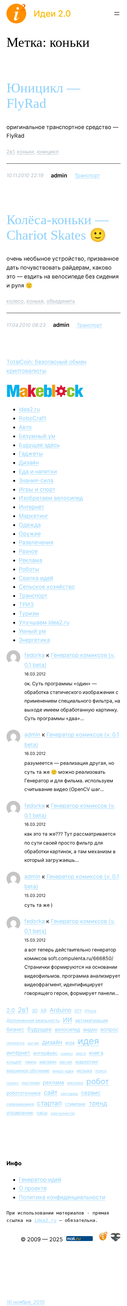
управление (19, 1113)
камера (67, 1054)
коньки (25, 151)
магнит (65, 1062)
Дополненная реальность (33, 1020)
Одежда (30, 524)
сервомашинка (20, 1104)
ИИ (67, 1020)
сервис (90, 1092)
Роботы (29, 569)
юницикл (48, 151)
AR (44, 1010)
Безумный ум (37, 436)
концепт (14, 1062)
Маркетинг (33, 516)
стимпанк (75, 1103)
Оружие (30, 533)
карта (81, 1053)
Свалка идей (36, 578)
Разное (28, 551)
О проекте (33, 1188)
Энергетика (34, 640)
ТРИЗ (26, 604)
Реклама (30, 560)
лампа (30, 1062)
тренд (98, 1103)
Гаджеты (31, 453)
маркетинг (87, 1061)
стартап (49, 1103)
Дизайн (29, 462)
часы (41, 1113)
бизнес (15, 1029)
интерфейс (45, 1053)
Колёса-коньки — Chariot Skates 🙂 (57, 227)
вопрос (109, 1029)
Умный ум (32, 631)
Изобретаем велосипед (51, 498)
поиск (101, 1071)
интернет (18, 1053)
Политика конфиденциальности (62, 1197)
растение (31, 1083)
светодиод (69, 1094)
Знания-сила (36, 480)
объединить (61, 301)
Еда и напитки (38, 471)
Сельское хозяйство (47, 586)
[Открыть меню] (117, 13)
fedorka (34, 655)
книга (96, 1053)
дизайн (52, 1042)
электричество (63, 1113)
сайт (51, 1092)
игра (70, 1042)
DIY (78, 1010)
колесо (15, 301)
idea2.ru (29, 409)
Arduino (61, 1010)
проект (12, 1083)
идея (88, 1041)
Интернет (31, 507)
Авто (25, 427)
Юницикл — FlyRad (43, 95)
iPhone (90, 1011)
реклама (53, 1082)
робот (97, 1081)
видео (90, 1029)
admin (32, 734)
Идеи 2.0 (52, 13)
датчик (33, 1043)
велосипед (67, 1029)
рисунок (75, 1083)
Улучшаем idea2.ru (44, 622)
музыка (84, 1070)
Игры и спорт (37, 489)
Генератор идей (40, 1179)
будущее (39, 1029)
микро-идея (63, 1071)
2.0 (10, 1010)
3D (35, 1010)
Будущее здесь (39, 445)
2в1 (10, 151)
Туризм (29, 613)
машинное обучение (27, 1070)
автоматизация (91, 1020)
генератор (15, 1043)
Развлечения (36, 542)
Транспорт (87, 175)
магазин (47, 1061)
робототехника (23, 1093)
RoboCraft (32, 418)
